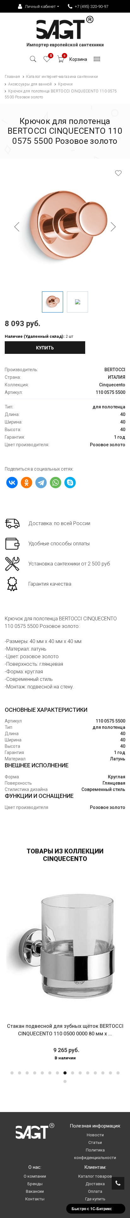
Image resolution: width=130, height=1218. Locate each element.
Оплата (95, 1191)
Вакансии (35, 1191)
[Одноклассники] (26, 482)
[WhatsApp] (55, 482)
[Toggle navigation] (97, 61)
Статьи (95, 1142)
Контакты (34, 1199)
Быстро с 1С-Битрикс (92, 1208)
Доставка (95, 1183)
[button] (12, 1073)
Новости (95, 1135)
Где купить (95, 1199)
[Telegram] (41, 482)
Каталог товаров (95, 1176)
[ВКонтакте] (12, 482)
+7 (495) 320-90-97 (91, 6)
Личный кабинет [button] (40, 6)
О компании (35, 1176)
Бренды (35, 1183)
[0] (47, 61)
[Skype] (70, 482)
